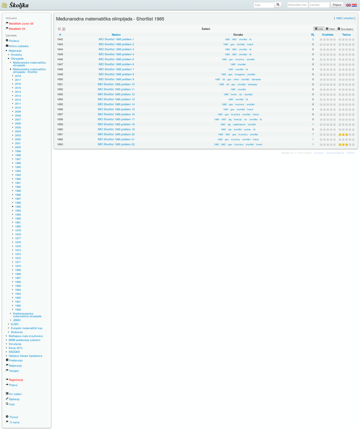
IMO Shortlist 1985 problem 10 (116, 84)
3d (223, 79)
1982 (18, 218)
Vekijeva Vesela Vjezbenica (25, 356)
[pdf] (63, 29)
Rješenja (14, 399)
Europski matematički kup (26, 328)
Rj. (313, 34)
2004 (18, 131)
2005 (18, 127)
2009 (18, 111)
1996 (18, 163)
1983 (18, 214)
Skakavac (17, 332)
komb (234, 94)
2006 (18, 123)
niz (240, 94)
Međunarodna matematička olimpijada (29, 63)
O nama (14, 422)
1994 (18, 171)
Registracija (16, 380)
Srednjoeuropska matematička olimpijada (27, 314)
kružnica (239, 59)
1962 (18, 298)
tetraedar (256, 79)
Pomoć (13, 417)
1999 (18, 151)
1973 (18, 254)
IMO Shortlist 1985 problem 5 (116, 59)
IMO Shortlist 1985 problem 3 (116, 49)
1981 (18, 222)
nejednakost (239, 124)
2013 (18, 96)
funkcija (238, 119)
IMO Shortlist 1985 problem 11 (116, 89)
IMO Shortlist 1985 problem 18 (116, 124)
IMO (234, 39)
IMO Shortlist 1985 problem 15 (116, 109)
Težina (346, 34)
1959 (18, 309)
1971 (18, 262)
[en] (348, 5)
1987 (18, 199)
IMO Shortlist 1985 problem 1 (116, 39)
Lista (320, 28)
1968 (18, 274)
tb (250, 39)
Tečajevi (14, 371)
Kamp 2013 (15, 348)
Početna (14, 41)
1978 (18, 234)
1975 (18, 246)
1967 (18, 278)
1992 (18, 179)
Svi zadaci (15, 394)
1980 (18, 226)
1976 (18, 242)
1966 (18, 282)
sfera (236, 79)
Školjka (18, 5)
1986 (18, 202)
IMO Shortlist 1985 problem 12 (116, 94)
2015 (18, 88)
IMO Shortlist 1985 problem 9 (116, 79)
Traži (12, 404)
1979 (18, 230)
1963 (18, 294)
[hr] (354, 5)
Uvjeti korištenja (335, 152)
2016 (18, 84)
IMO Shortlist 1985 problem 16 (116, 114)
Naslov (116, 34)
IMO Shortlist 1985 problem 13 (116, 99)
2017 (18, 80)
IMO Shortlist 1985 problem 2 (116, 44)
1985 (18, 206)
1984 (18, 210)
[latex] (59, 29)
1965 (18, 286)
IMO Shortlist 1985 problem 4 (116, 54)
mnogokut (240, 74)
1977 (18, 238)
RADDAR (14, 352)
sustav (247, 129)
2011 (18, 103)
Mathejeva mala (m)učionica (26, 336)
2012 (18, 100)
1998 (18, 155)
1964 (18, 290)
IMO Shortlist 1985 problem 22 (116, 144)
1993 (18, 175)
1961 (18, 301)
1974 (18, 250)
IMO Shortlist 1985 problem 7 (116, 69)
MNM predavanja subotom (24, 340)
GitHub (351, 152)
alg (230, 119)
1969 (18, 270)
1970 (18, 266)
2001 (18, 143)
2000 (18, 147)
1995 (18, 167)
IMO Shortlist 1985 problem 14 (116, 104)
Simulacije (15, 344)
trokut (250, 44)
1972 (18, 258)
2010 (18, 107)
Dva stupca (346, 28)
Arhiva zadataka (19, 46)
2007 (18, 119)
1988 (18, 195)
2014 (18, 92)
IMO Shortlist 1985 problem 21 (116, 139)
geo (232, 44)
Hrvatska (16, 54)
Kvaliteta (327, 34)
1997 (18, 159)
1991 (18, 183)
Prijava (13, 385)
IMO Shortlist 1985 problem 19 (116, 129)
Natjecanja (15, 51)
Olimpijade (17, 58)
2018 (18, 76)
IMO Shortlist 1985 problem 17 (116, 119)
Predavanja (15, 360)
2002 (18, 139)
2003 (18, 135)
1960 (18, 305)
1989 (18, 191)
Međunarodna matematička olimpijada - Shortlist (29, 70)
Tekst (332, 28)
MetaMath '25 (17, 29)
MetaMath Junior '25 (21, 23)
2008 (18, 115)
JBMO (17, 320)
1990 (18, 187)
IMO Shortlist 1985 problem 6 (116, 64)
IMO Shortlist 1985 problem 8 (116, 74)
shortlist (349, 18)
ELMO (15, 324)
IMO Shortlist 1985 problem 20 (116, 134)
